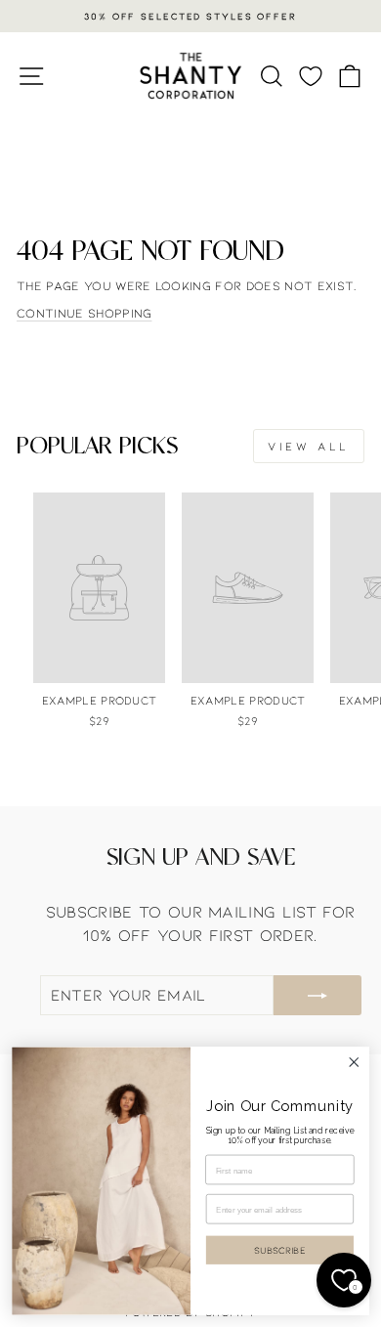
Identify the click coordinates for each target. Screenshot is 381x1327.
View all (309, 445)
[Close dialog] (354, 1062)
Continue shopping (84, 313)
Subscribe (279, 1251)
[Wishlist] (310, 76)
